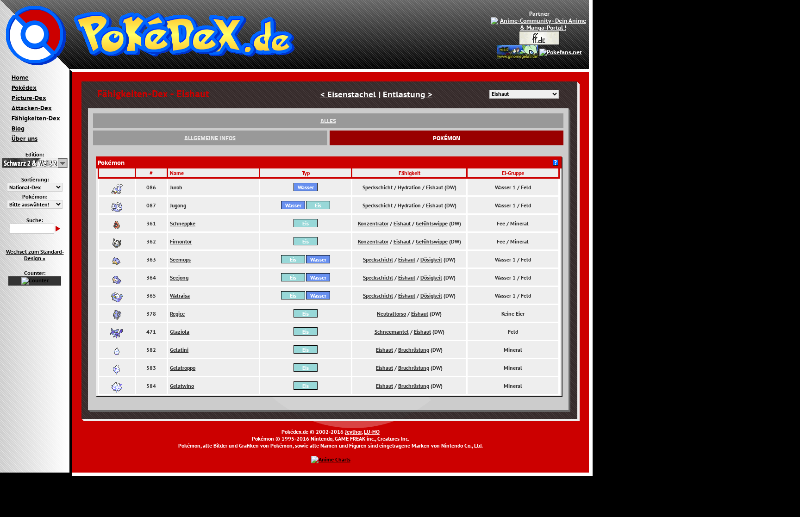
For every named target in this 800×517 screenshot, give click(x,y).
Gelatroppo (182, 367)
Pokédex (24, 87)
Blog (18, 128)
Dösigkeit (431, 259)
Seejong (179, 277)
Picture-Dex (29, 97)
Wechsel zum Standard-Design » (35, 255)
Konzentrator (373, 223)
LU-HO (372, 431)
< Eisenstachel (348, 94)
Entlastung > (407, 94)
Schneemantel (392, 331)
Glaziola (179, 331)
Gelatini (179, 349)
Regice (177, 313)
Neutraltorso (391, 313)
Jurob (176, 187)
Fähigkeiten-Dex (36, 118)
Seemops (180, 259)
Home (20, 77)
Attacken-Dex (32, 108)
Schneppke (182, 223)
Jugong (178, 205)
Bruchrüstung (413, 349)
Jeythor (353, 431)
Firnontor (181, 241)
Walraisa (180, 295)
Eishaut (434, 187)
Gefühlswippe (432, 223)
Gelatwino (182, 385)
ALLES (328, 121)
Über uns (25, 138)
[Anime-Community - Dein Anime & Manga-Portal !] (539, 23)
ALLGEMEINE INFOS (210, 138)
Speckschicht (377, 187)
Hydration (409, 187)
